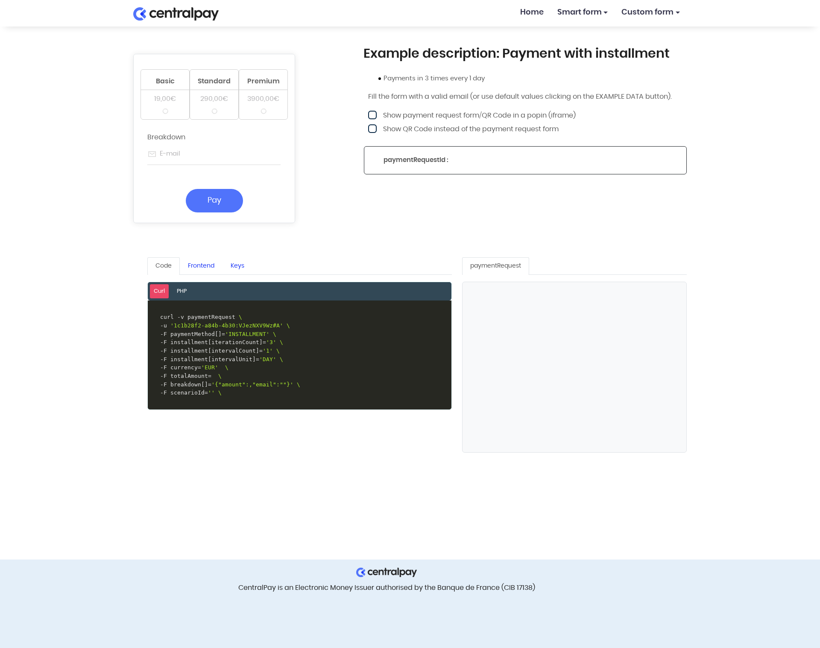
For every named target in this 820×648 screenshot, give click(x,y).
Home (532, 12)
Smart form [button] (579, 12)
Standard (214, 81)
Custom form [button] (647, 12)
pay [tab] (495, 266)
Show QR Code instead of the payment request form (471, 129)
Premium (263, 81)
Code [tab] (163, 266)
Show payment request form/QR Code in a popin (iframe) (479, 115)
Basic (165, 81)
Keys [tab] (237, 266)
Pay (214, 200)
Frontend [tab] (201, 266)
